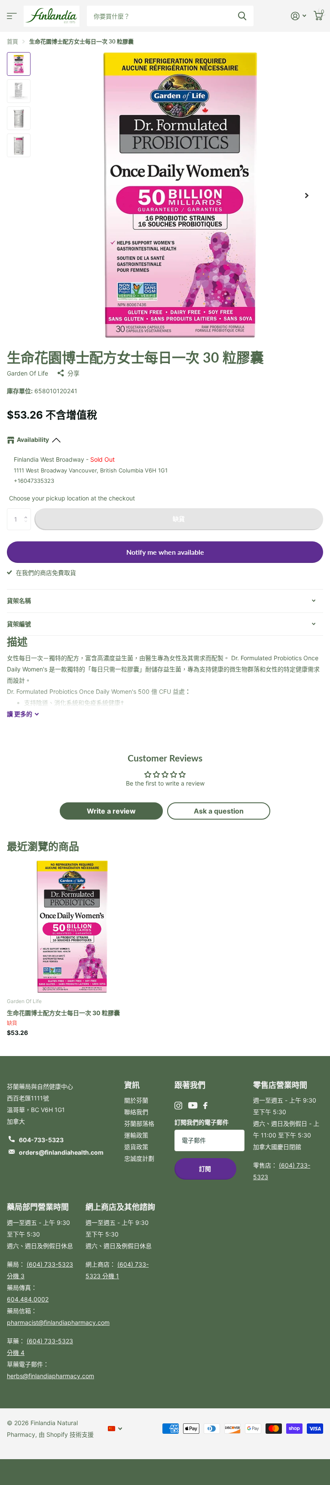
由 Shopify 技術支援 (66, 1434)
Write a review (111, 811)
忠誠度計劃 (139, 1158)
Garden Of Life (27, 373)
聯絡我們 (136, 1111)
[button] (27, 511)
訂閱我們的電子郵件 (201, 1122)
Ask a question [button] (219, 811)
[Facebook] (205, 1105)
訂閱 (205, 1168)
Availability (33, 439)
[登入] (298, 16)
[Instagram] (178, 1105)
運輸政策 (136, 1135)
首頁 (12, 41)
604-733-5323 (41, 1139)
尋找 (242, 16)
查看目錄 (12, 16)
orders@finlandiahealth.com (61, 1152)
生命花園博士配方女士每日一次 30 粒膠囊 (63, 1012)
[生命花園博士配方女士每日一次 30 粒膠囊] (72, 925)
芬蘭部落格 (139, 1123)
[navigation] (19, 64)
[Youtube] (192, 1105)
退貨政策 (136, 1146)
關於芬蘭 (136, 1100)
